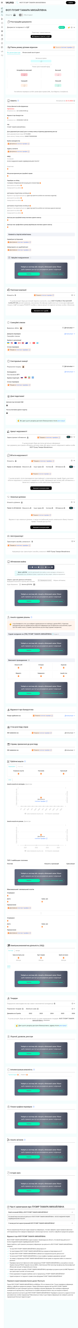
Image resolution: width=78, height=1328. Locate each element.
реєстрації (61, 421)
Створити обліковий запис (53, 274)
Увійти (29, 274)
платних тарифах (67, 47)
